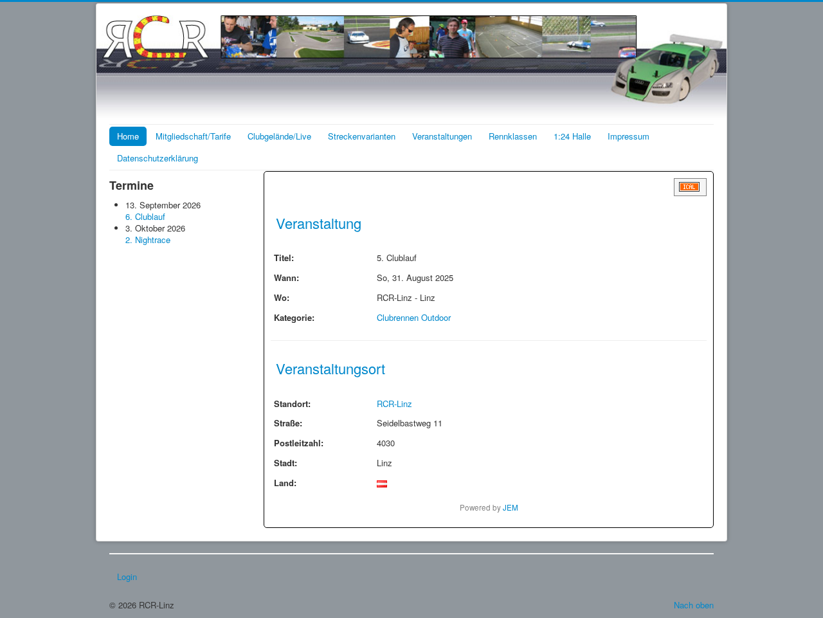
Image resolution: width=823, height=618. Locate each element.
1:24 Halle (572, 136)
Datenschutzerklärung (157, 158)
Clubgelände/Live (279, 136)
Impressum (628, 136)
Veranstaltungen (442, 136)
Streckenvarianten (361, 136)
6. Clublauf (145, 216)
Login (127, 576)
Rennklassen (513, 136)
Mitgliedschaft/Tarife (193, 136)
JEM (510, 507)
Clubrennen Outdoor (414, 317)
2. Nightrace (147, 239)
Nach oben (694, 605)
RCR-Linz (394, 403)
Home (128, 136)
